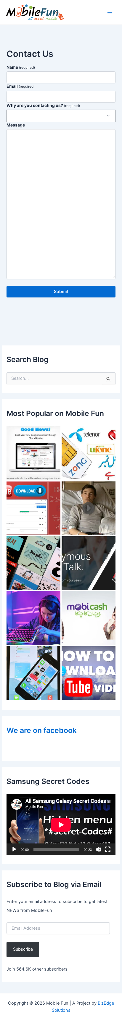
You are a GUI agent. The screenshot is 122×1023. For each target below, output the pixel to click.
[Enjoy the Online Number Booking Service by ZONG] (33, 453)
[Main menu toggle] (110, 12)
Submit (61, 291)
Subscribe (23, 949)
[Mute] (98, 849)
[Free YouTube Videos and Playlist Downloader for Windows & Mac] (33, 508)
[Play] (14, 849)
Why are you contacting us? (43, 105)
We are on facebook (42, 730)
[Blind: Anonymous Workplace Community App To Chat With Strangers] (88, 563)
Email (21, 86)
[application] (61, 824)
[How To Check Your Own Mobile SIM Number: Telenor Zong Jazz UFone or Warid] (88, 453)
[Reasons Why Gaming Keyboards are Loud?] (33, 618)
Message (16, 124)
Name (21, 67)
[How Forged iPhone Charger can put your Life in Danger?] (88, 508)
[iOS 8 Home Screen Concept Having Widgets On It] (33, 673)
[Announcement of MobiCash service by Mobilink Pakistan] (88, 618)
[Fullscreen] (108, 849)
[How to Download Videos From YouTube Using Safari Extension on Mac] (88, 673)
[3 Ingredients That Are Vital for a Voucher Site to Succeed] (33, 563)
